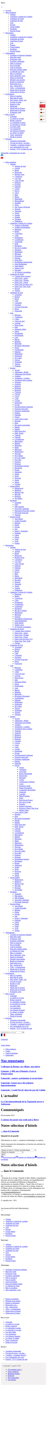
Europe (12, 25)
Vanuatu (18, 515)
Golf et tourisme (16, 68)
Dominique (19, 238)
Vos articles (12, 1380)
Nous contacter (13, 1372)
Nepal (17, 348)
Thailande (18, 362)
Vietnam (18, 366)
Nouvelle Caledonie (22, 509)
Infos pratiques (10, 12)
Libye (17, 193)
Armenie (18, 382)
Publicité (11, 1376)
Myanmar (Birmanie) (22, 346)
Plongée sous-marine (17, 80)
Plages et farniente (16, 78)
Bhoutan (18, 315)
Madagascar (19, 488)
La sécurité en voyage (18, 125)
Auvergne (22, 772)
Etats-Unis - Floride (22, 280)
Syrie (16, 541)
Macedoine (19, 441)
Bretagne (22, 778)
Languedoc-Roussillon (27, 790)
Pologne (18, 462)
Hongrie (18, 421)
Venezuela (18, 311)
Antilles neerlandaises (22, 227)
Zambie (17, 217)
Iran (16, 529)
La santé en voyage (17, 118)
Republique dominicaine (23, 262)
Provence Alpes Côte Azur (28, 808)
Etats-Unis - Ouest (21, 282)
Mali (16, 195)
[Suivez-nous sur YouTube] (2, 158)
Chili (16, 301)
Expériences (9, 94)
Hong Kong (19, 325)
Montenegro (19, 452)
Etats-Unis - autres (21, 278)
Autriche (18, 384)
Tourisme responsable (18, 141)
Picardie (22, 804)
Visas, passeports (16, 135)
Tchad (17, 213)
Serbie (17, 474)
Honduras (18, 246)
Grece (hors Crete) (21, 419)
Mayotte (18, 494)
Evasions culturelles (17, 61)
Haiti (16, 244)
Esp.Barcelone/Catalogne (24, 407)
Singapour (18, 356)
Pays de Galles (20, 458)
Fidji (16, 505)
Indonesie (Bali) (20, 329)
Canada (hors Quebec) (23, 276)
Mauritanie (18, 199)
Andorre (18, 376)
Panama (17, 258)
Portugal (18, 464)
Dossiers (8, 139)
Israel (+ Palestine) (21, 531)
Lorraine (22, 794)
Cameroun (18, 176)
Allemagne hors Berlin (23, 374)
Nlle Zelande (19, 507)
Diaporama (9, 1055)
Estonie (17, 413)
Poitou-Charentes (25, 806)
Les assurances (15, 129)
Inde (16, 327)
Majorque (18, 445)
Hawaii (17, 289)
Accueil (8, 10)
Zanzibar (18, 219)
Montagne (13, 106)
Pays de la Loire (25, 802)
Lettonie (18, 435)
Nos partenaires (13, 1378)
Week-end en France (17, 92)
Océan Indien (15, 27)
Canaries (18, 392)
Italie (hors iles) (20, 431)
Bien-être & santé (16, 98)
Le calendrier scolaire (17, 123)
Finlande (18, 415)
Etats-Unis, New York (22, 286)
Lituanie (18, 437)
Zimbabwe (18, 221)
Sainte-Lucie (19, 268)
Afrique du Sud (20, 166)
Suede (17, 480)
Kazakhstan (19, 333)
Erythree (18, 185)
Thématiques (10, 53)
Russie (17, 470)
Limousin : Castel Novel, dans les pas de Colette (23, 1090)
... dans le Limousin (10, 1131)
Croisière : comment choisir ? (20, 145)
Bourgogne (23, 776)
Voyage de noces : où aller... (20, 143)
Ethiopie (18, 187)
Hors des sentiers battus (18, 70)
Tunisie (17, 215)
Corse (17, 397)
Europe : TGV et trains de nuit (21, 149)
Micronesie (19, 896)
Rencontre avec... (16, 84)
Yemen (17, 543)
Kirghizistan (19, 335)
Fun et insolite (15, 65)
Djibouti (18, 183)
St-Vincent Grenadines (23, 272)
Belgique (18, 388)
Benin (17, 170)
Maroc (17, 197)
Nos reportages (12, 1061)
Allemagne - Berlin (21, 372)
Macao (17, 339)
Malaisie (18, 342)
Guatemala (18, 242)
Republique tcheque (22, 466)
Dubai (17, 525)
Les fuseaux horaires (17, 131)
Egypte (17, 527)
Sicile (17, 476)
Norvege (18, 454)
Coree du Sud (20, 321)
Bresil (17, 299)
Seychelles (18, 498)
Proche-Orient (15, 31)
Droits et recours (16, 137)
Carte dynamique (11, 1053)
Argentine (18, 295)
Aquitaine (22, 770)
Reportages (9, 33)
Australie (18, 503)
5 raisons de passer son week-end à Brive (20, 1119)
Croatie (17, 401)
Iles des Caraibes (21, 248)
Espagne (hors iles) (21, 409)
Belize (17, 231)
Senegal (17, 209)
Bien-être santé (15, 57)
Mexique (18, 254)
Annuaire (13, 116)
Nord (21, 798)
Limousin (22, 792)
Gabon (17, 189)
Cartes (7, 1051)
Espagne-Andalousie (22, 411)
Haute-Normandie (25, 788)
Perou (17, 309)
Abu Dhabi (19, 519)
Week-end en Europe (17, 90)
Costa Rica (18, 233)
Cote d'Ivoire (19, 181)
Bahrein (17, 523)
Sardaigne (18, 472)
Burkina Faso (19, 174)
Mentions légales (14, 1374)
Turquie (17, 364)
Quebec (17, 291)
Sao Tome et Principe (22, 207)
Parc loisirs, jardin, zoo (18, 100)
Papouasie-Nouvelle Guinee (25, 511)
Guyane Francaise (21, 307)
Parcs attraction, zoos (17, 76)
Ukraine (17, 484)
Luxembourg (19, 439)
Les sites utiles (15, 127)
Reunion (18, 496)
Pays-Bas (18, 460)
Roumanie (18, 468)
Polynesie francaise (21, 513)
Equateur (18, 305)
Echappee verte (15, 59)
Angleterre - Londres (22, 378)
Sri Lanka (18, 358)
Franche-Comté (24, 786)
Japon (17, 331)
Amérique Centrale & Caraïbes (21, 17)
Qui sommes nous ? (15, 1370)
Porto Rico (18, 260)
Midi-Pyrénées (24, 796)
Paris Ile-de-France (26, 800)
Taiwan (17, 360)
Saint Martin (19, 266)
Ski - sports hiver (16, 86)
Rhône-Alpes (24, 810)
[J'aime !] (2, 156)
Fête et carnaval (15, 63)
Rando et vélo (15, 104)
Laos (16, 337)
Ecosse (17, 405)
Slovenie (18, 478)
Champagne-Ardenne (27, 782)
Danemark (18, 403)
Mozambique (19, 201)
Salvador (18, 270)
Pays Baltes (19, 456)
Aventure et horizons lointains (20, 55)
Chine (17, 319)
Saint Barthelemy (21, 264)
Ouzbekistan (19, 350)
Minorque (18, 450)
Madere (17, 443)
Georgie (17, 323)
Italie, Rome (19, 433)
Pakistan (18, 352)
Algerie (17, 168)
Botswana (18, 172)
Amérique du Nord (17, 19)
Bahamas (18, 229)
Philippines (19, 354)
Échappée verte (15, 112)
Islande (17, 429)
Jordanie (18, 533)
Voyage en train (15, 102)
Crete (16, 399)
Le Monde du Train (17, 72)
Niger (17, 205)
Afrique (13, 15)
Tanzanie (18, 211)
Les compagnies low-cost (19, 147)
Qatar (17, 539)
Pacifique (13, 29)
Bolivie (17, 297)
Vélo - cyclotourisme (17, 88)
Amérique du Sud (16, 21)
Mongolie (18, 344)
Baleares (18, 386)
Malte (17, 447)
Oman (17, 537)
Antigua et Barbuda (22, 225)
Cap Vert (18, 178)
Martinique (18, 252)
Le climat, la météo (17, 133)
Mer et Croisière (16, 96)
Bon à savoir (10, 114)
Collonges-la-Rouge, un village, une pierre (20, 1066)
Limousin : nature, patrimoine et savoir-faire (21, 1078)
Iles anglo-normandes (22, 425)
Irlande (17, 427)
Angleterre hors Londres (23, 380)
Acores (17, 370)
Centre (21, 780)
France (17, 417)
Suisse (17, 482)
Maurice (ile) (19, 492)
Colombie (18, 303)
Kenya (17, 191)
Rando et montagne (17, 82)
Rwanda (18, 580)
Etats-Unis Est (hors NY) (24, 284)
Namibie (18, 203)
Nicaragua (18, 256)
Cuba (16, 236)
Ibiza (16, 423)
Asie (11, 23)
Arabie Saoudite (20, 521)
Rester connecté (15, 120)
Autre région (5, 1045)
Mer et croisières (16, 74)
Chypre (17, 395)
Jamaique (18, 250)
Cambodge (18, 317)
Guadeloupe (19, 240)
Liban (17, 535)
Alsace (21, 767)
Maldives (18, 490)
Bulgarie (18, 390)
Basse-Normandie (25, 774)
